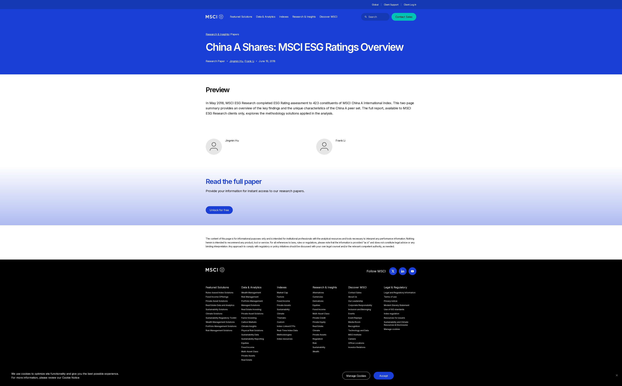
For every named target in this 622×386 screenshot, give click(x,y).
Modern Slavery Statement (396, 305)
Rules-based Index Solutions (219, 292)
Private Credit (319, 318)
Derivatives (318, 301)
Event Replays (355, 318)
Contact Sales (403, 16)
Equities (245, 343)
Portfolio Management (252, 301)
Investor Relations (356, 347)
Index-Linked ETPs (286, 326)
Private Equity (319, 322)
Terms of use (390, 297)
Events (351, 313)
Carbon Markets (249, 322)
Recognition (354, 326)
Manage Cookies (356, 375)
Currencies (318, 297)
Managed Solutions (250, 305)
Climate (280, 313)
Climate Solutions (214, 313)
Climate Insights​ (249, 326)
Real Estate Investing (251, 309)
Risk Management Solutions (219, 330)
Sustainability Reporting (252, 339)
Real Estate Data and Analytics (220, 305)
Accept (383, 375)
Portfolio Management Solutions (221, 326)
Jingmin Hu (236, 61)
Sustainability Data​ (250, 334)
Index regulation (391, 313)
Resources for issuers (394, 318)
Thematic (281, 318)
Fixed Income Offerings (217, 297)
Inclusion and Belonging (359, 309)
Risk (315, 343)
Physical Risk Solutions (252, 330)
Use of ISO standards (394, 309)
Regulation (318, 339)
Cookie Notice (70, 377)
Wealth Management (251, 292)
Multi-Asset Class (249, 351)
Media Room (354, 322)
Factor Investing (249, 318)
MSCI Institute (354, 334)
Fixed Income (247, 347)
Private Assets (248, 355)
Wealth (316, 351)
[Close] (616, 375)
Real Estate (246, 360)
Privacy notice (390, 301)
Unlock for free (219, 210)
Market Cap (282, 292)
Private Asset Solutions (217, 301)
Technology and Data (358, 330)
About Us (352, 297)
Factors (280, 297)
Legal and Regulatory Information (399, 292)
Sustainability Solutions (217, 309)
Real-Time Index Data (287, 330)
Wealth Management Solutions (220, 322)
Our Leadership (355, 301)
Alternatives (318, 292)
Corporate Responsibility (360, 305)
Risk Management (250, 297)
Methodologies (284, 334)
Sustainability (283, 309)
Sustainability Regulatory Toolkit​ (221, 318)
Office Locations (356, 343)
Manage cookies (392, 329)
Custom (280, 322)
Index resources (285, 339)
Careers (352, 339)
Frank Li (249, 61)
